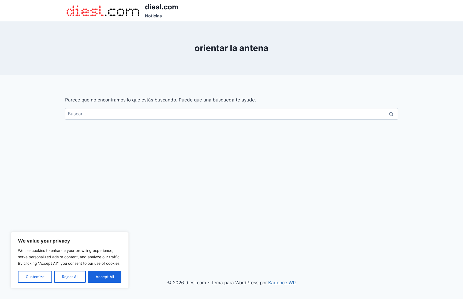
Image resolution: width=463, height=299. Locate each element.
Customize (35, 276)
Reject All (70, 276)
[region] (70, 260)
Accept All (105, 276)
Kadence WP (282, 282)
